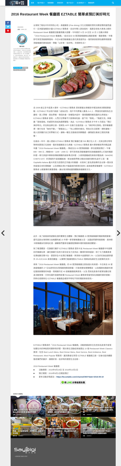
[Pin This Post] (8, 31)
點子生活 (70, 3)
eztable (25, 67)
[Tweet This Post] (8, 27)
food (15, 69)
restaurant (22, 69)
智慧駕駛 (51, 3)
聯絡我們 (91, 3)
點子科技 (41, 3)
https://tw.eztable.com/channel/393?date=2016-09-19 (80, 377)
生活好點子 (80, 3)
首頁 (32, 3)
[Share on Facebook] (8, 23)
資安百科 (60, 3)
